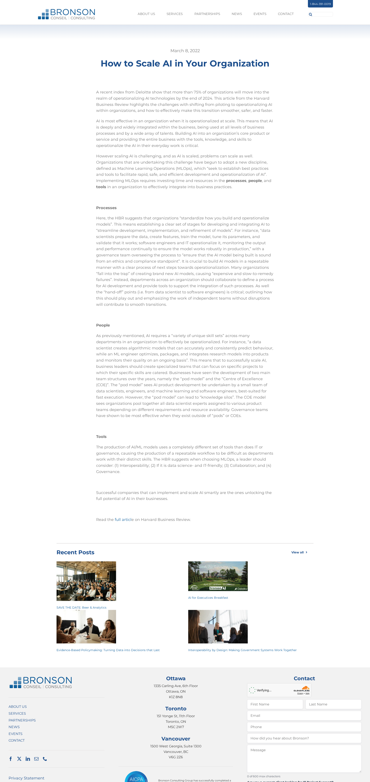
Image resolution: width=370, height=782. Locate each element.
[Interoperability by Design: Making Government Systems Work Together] (218, 626)
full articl (123, 519)
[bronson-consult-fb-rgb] (66, 10)
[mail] (36, 759)
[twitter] (19, 759)
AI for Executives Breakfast (208, 598)
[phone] (45, 759)
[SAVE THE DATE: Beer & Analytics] (86, 581)
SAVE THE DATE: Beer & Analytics (81, 607)
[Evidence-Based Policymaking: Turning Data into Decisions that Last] (86, 626)
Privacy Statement (26, 778)
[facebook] (11, 759)
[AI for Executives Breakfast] (218, 576)
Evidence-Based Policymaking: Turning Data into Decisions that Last (108, 650)
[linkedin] (28, 759)
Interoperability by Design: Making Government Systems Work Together (242, 650)
